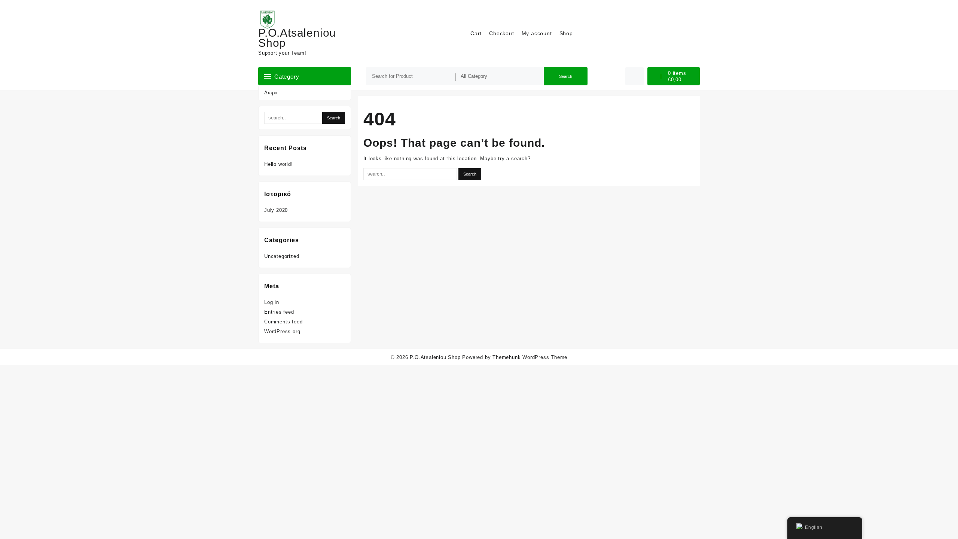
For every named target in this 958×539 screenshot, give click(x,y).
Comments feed (283, 322)
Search (565, 76)
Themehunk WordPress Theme (529, 357)
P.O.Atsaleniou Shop (297, 38)
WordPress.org (282, 331)
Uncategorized (281, 256)
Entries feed (279, 312)
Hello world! (278, 164)
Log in (271, 302)
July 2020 (276, 210)
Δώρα (271, 92)
